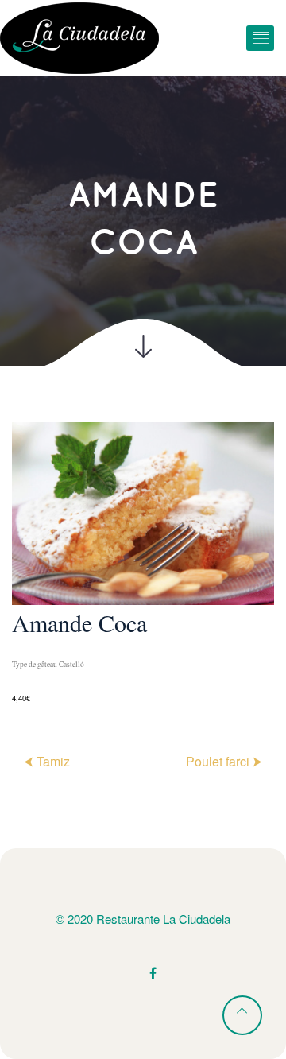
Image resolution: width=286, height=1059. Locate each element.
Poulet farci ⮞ (224, 761)
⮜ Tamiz (47, 761)
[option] (143, 564)
